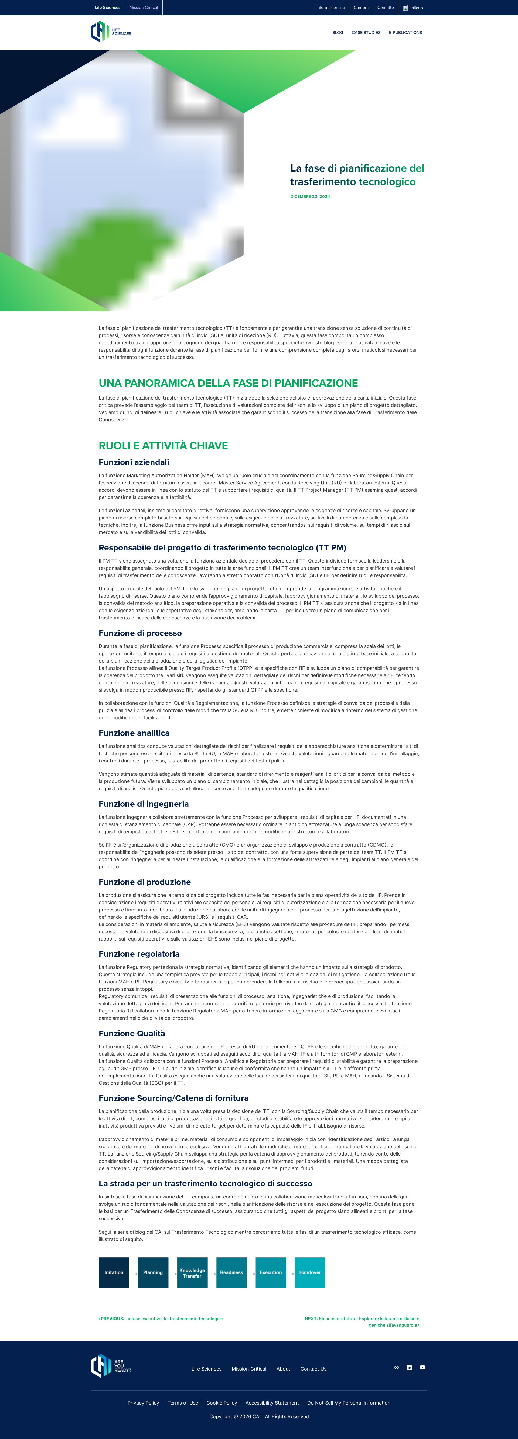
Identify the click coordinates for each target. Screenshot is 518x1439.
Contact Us (313, 1369)
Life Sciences (108, 7)
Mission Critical (144, 7)
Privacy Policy (143, 1403)
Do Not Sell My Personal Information (349, 1403)
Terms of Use (183, 1403)
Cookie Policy (221, 1403)
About (283, 1369)
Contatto (385, 7)
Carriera (361, 7)
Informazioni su (330, 7)
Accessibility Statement (272, 1403)
